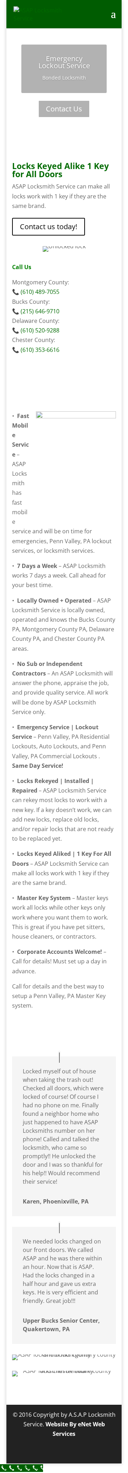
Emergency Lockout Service (64, 62)
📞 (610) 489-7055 (35, 292)
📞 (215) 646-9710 (35, 311)
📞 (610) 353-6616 (35, 350)
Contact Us (64, 109)
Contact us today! (48, 226)
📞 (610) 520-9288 (35, 330)
